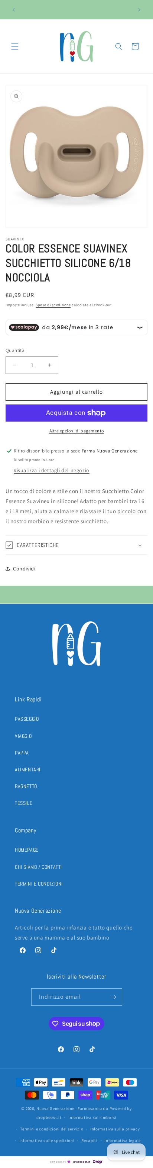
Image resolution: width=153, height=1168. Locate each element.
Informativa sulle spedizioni (47, 1140)
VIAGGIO (23, 736)
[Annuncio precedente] (14, 9)
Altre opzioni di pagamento (76, 430)
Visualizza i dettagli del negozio (51, 470)
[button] (15, 46)
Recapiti (89, 1140)
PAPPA (22, 752)
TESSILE (23, 803)
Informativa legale (122, 1140)
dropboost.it (81, 1162)
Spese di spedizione (53, 305)
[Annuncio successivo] (139, 9)
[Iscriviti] (113, 997)
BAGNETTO (26, 786)
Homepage (27, 850)
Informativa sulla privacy (115, 1129)
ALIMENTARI (27, 769)
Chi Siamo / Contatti (38, 867)
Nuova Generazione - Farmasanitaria (72, 1108)
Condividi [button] (24, 568)
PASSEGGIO (27, 719)
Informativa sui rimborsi (92, 1117)
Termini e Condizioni (39, 883)
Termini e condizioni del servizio (51, 1129)
